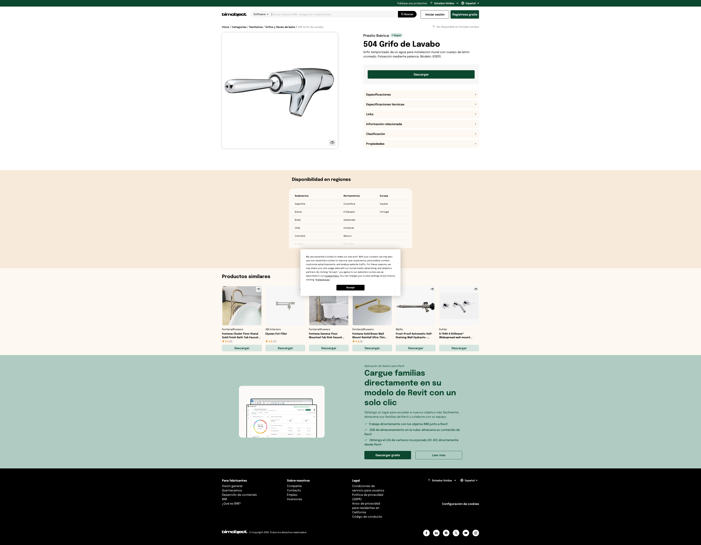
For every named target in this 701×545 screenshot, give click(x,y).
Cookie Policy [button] (332, 276)
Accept (350, 287)
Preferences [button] (323, 279)
